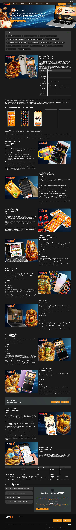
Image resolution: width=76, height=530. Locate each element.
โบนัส (31, 3)
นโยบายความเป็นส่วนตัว (48, 527)
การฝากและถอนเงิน (49, 3)
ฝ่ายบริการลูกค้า (54, 497)
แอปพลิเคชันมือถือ (39, 3)
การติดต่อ (69, 527)
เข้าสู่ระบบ (70, 3)
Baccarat (15, 3)
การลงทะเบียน (23, 3)
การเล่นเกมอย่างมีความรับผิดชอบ (60, 527)
